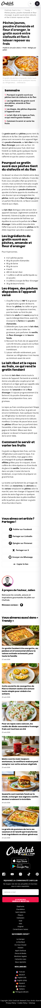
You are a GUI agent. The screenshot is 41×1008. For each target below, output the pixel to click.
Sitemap (32, 1003)
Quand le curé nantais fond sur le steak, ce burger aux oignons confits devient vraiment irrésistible (20, 797)
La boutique (20, 942)
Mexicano (21, 986)
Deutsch (22, 975)
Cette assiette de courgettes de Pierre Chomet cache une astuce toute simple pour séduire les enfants (18, 690)
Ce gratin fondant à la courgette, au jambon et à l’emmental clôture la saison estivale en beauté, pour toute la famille (20, 652)
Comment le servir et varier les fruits (19, 122)
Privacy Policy (11, 1003)
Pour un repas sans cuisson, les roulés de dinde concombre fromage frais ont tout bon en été (20, 726)
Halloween (20, 918)
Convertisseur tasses (20, 929)
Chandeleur (20, 909)
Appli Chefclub (20, 950)
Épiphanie (20, 906)
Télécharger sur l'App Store (20, 861)
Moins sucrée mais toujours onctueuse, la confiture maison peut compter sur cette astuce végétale (20, 761)
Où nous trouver (20, 945)
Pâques (20, 915)
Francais (22, 972)
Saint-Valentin (20, 912)
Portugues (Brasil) (21, 992)
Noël (20, 921)
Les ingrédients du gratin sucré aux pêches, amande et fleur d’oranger (20, 103)
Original (20, 926)
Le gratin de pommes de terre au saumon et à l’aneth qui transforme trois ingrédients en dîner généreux (20, 832)
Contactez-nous (20, 959)
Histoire (20, 948)
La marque (20, 939)
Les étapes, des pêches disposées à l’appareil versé (20, 110)
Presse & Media (20, 953)
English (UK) (22, 977)
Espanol (22, 983)
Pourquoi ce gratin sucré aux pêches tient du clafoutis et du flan (20, 96)
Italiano (22, 989)
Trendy (27, 10)
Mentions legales (20, 956)
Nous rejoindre (20, 962)
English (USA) (22, 980)
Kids (20, 923)
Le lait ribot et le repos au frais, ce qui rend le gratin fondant (20, 116)
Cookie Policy (22, 1003)
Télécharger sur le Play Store (20, 866)
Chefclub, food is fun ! (13, 10)
